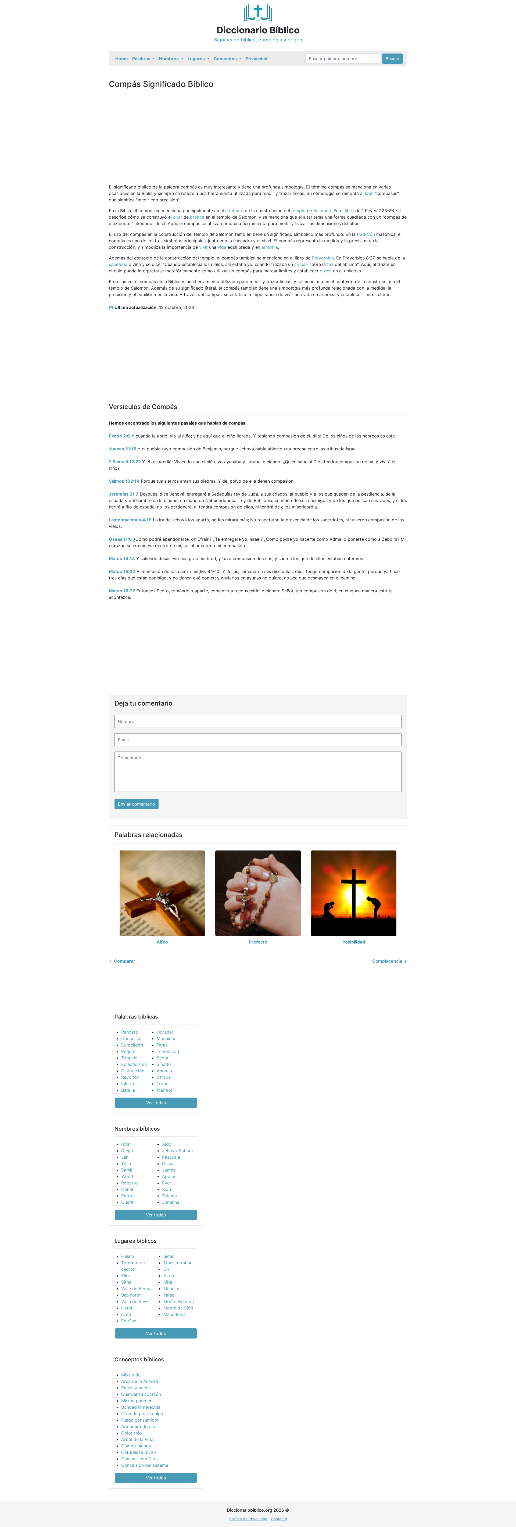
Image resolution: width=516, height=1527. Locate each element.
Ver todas (156, 1102)
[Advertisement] (258, 135)
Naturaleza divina (139, 1452)
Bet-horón (131, 1295)
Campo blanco (136, 1445)
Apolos (169, 1176)
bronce (197, 217)
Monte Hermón (178, 1301)
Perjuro (128, 1051)
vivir (203, 247)
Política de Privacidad (248, 1519)
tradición (366, 234)
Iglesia (127, 1083)
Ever (166, 1183)
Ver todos (156, 1215)
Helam (127, 1256)
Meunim (171, 1288)
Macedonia (174, 1314)
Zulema (169, 1195)
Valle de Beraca (137, 1288)
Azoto (169, 1275)
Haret (126, 1308)
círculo (301, 264)
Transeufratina (177, 1262)
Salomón (322, 210)
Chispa (164, 1077)
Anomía (164, 1070)
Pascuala (171, 1157)
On (166, 1269)
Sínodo (164, 1064)
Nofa (126, 1314)
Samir (127, 1170)
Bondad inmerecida (140, 1407)
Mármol (164, 1090)
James (168, 1170)
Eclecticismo (134, 1064)
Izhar (126, 1144)
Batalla (128, 1090)
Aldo (166, 1144)
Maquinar (166, 1038)
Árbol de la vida (137, 1439)
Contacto (279, 1519)
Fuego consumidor (140, 1420)
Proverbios (323, 258)
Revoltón (130, 1077)
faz (330, 264)
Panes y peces (135, 1387)
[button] (143, 58)
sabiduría (118, 264)
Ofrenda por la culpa (142, 1413)
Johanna (170, 1202)
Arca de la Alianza (139, 1381)
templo (298, 210)
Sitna (126, 1282)
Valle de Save (135, 1301)
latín (369, 193)
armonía (269, 247)
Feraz (162, 1045)
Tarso (169, 1295)
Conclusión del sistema (144, 1465)
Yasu (126, 1163)
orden (326, 270)
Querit (127, 1202)
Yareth (127, 1176)
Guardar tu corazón (141, 1394)
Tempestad (168, 1051)
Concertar (131, 1038)
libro (349, 210)
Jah (124, 1157)
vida (222, 247)
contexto (234, 210)
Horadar (165, 1032)
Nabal (127, 1189)
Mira (167, 1282)
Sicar (168, 1256)
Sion (166, 1189)
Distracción (132, 1070)
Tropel (163, 1083)
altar (177, 217)
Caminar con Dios (139, 1458)
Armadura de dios (139, 1426)
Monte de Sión (178, 1308)
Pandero (129, 1032)
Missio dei (131, 1374)
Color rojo (131, 1433)
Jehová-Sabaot (177, 1150)
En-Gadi (129, 1320)
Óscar (168, 1163)
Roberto (129, 1183)
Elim (125, 1275)
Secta (162, 1057)
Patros (127, 1195)
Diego (127, 1150)
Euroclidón (132, 1045)
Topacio (129, 1057)
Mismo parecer (136, 1400)
